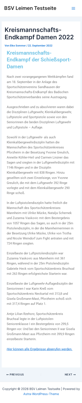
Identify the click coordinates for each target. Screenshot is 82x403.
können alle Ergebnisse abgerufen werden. (39, 349)
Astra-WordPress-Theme (41, 394)
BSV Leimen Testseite (30, 8)
